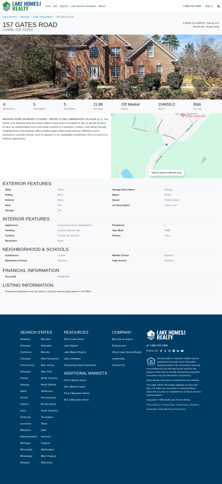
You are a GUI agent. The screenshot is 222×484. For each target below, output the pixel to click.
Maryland (25, 430)
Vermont (46, 436)
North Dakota (48, 384)
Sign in (209, 6)
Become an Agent (122, 339)
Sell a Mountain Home (76, 399)
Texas (44, 423)
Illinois (24, 397)
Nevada (45, 352)
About (102, 6)
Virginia (45, 443)
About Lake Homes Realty (127, 352)
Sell (55, 6)
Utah (43, 430)
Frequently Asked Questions (80, 365)
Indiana (24, 404)
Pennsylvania (48, 397)
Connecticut (27, 365)
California (25, 352)
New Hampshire (50, 358)
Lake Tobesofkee (42, 17)
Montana (46, 339)
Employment (119, 345)
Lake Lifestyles (72, 358)
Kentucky (25, 417)
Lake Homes (10, 17)
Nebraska (46, 345)
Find (48, 6)
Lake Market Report (75, 352)
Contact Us (118, 365)
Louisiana (25, 423)
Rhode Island (48, 404)
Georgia (24, 17)
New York (46, 371)
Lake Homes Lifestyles (83, 6)
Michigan (25, 443)
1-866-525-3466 (192, 6)
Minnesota (26, 449)
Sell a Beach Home (74, 386)
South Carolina (49, 410)
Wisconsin (46, 462)
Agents (64, 6)
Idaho (23, 391)
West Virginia (48, 456)
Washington (47, 449)
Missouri (25, 462)
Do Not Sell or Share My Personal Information (166, 409)
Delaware (25, 371)
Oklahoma (46, 391)
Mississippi (26, 456)
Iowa (23, 410)
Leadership (118, 358)
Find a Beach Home (75, 380)
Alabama (25, 339)
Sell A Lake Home (74, 339)
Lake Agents (71, 345)
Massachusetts (28, 436)
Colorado (25, 358)
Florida (24, 378)
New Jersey (47, 365)
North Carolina (49, 378)
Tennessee (47, 417)
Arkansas (25, 345)
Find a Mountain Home (77, 393)
